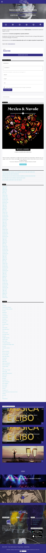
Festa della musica (5, 329)
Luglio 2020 (4, 290)
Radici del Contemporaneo (7, 373)
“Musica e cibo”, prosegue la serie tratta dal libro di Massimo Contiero (23, 435)
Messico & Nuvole (5, 351)
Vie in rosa (4, 395)
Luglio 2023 (4, 239)
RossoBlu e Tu (5, 380)
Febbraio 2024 (5, 229)
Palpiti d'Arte (4, 361)
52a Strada (4, 305)
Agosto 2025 (4, 203)
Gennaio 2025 (4, 213)
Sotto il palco (4, 386)
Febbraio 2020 (5, 297)
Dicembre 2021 (5, 266)
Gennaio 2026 (4, 196)
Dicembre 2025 (5, 198)
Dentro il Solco (5, 320)
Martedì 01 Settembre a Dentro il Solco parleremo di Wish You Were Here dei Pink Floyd (18, 172)
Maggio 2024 (4, 225)
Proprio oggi (4, 371)
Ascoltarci (4, 310)
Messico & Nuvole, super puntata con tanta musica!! (12, 179)
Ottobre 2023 (4, 235)
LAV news (4, 346)
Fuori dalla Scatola (5, 334)
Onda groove (4, 358)
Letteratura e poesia (6, 347)
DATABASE (4, 319)
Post (3, 368)
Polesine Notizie (5, 366)
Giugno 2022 (4, 257)
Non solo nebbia (5, 354)
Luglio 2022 (4, 256)
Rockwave (4, 378)
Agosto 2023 (4, 237)
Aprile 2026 (4, 192)
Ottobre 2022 (4, 252)
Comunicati (4, 314)
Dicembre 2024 (5, 215)
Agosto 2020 (4, 289)
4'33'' (3, 303)
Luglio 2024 (4, 222)
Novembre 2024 (5, 216)
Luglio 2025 (4, 205)
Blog (18, 522)
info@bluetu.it (35, 524)
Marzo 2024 (4, 227)
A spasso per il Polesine (6, 307)
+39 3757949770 (36, 522)
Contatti (19, 528)
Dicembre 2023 (5, 232)
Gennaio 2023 (4, 247)
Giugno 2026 (4, 189)
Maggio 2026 (4, 191)
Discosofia (4, 322)
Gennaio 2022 (4, 264)
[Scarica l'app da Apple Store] (37, 536)
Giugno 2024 (4, 223)
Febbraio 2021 (5, 280)
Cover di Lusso (5, 317)
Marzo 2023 (4, 245)
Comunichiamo (5, 315)
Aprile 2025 (4, 209)
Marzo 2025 (4, 210)
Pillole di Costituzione (6, 363)
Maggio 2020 (4, 293)
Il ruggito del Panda (5, 337)
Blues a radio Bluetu (23, 495)
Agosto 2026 (4, 186)
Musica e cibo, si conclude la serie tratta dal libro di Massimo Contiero (23, 416)
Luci (3, 349)
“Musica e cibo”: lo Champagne (23, 454)
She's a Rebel (4, 385)
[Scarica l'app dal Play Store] (37, 531)
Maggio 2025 (4, 208)
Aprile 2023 (4, 243)
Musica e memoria (5, 353)
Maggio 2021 (4, 276)
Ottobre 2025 (4, 201)
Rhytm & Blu (4, 375)
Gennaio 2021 (4, 281)
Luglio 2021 (4, 273)
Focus (3, 331)
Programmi (20, 523)
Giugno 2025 (4, 206)
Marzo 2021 (4, 279)
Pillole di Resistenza (5, 364)
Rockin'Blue (4, 376)
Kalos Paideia (4, 341)
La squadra (20, 525)
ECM (3, 325)
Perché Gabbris (20, 521)
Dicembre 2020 (5, 283)
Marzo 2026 (4, 193)
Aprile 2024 (4, 226)
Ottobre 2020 (4, 286)
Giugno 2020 (4, 291)
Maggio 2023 (4, 242)
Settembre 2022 (5, 253)
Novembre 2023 (5, 233)
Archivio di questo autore (23, 55)
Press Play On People (6, 369)
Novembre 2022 (5, 250)
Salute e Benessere (5, 381)
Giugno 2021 (4, 274)
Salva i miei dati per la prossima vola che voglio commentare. (18, 87)
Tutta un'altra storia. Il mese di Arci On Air (9, 391)
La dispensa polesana (6, 342)
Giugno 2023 (4, 240)
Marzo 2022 (4, 262)
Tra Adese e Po (5, 390)
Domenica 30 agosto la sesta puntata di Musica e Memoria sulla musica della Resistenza (18, 176)
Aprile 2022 (4, 260)
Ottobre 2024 (4, 218)
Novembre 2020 (5, 284)
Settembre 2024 (5, 219)
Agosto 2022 (4, 254)
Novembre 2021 (5, 267)
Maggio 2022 (4, 259)
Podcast (19, 526)
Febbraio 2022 (5, 263)
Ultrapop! (4, 393)
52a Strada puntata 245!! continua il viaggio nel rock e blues (13, 178)
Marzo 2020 (4, 296)
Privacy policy (24, 551)
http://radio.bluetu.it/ (36, 520)
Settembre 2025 (5, 202)
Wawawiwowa (5, 398)
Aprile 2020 (4, 294)
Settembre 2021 (5, 270)
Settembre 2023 (5, 236)
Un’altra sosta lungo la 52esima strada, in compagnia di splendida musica (23, 479)
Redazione (22, 15)
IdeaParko (4, 336)
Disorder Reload (5, 324)
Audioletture (4, 312)
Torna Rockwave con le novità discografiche (10, 174)
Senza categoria (5, 383)
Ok (20, 551)
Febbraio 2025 (5, 212)
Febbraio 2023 (5, 246)
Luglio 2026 (4, 188)
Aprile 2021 (4, 277)
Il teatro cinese (5, 339)
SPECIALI (4, 388)
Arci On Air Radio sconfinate (7, 309)
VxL (3, 397)
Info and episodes (23, 164)
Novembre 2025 (5, 199)
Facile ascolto (23, 7)
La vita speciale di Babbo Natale (8, 344)
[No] (44, 550)
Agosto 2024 (4, 220)
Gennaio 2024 (4, 230)
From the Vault (5, 332)
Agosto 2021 (4, 272)
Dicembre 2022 (5, 249)
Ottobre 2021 (4, 269)
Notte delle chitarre (5, 356)
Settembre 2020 (5, 287)
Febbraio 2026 (5, 195)
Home (19, 519)
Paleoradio (4, 359)
